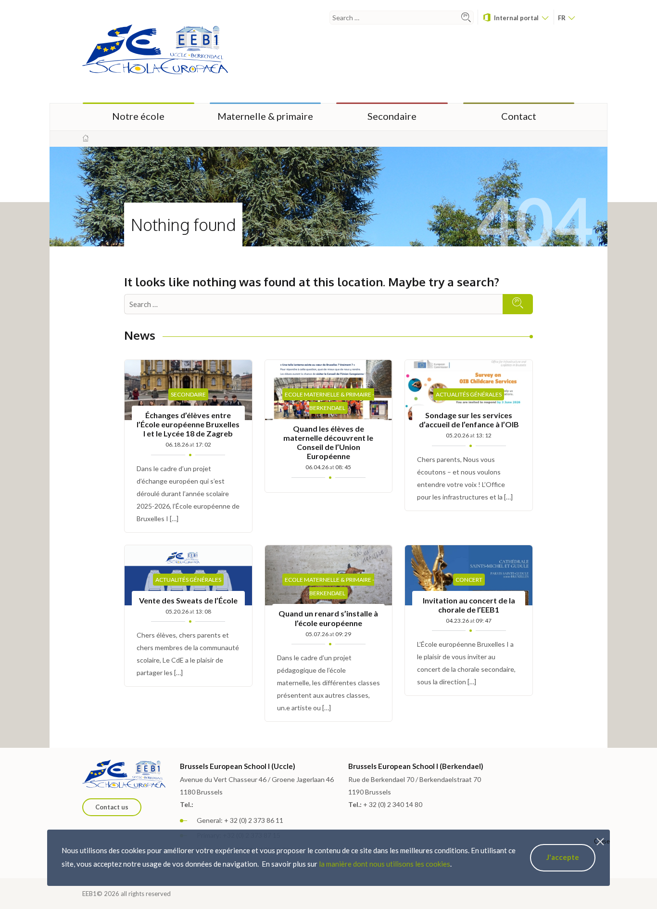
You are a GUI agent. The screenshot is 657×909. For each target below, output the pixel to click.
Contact (518, 116)
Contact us (111, 807)
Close (602, 841)
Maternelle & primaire (265, 116)
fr (562, 18)
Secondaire (392, 116)
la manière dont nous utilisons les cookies (384, 863)
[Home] (85, 138)
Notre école (138, 116)
